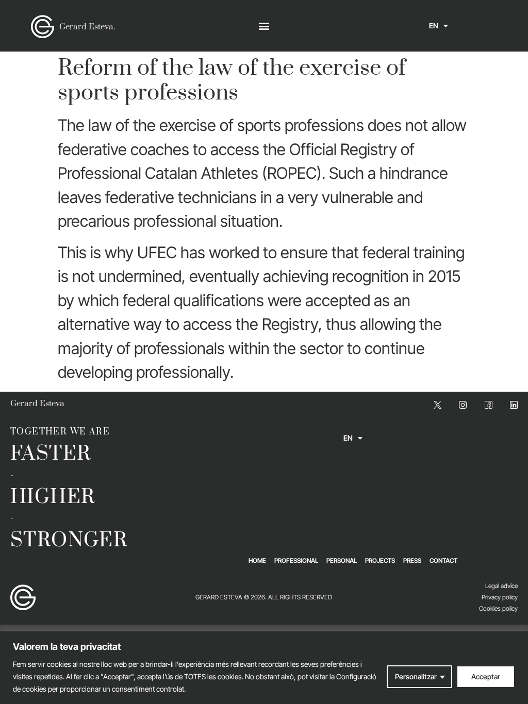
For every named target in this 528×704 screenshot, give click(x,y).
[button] (263, 26)
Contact (443, 560)
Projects (380, 560)
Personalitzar (416, 676)
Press (412, 560)
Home (257, 560)
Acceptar (485, 676)
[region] (264, 667)
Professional (296, 560)
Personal (341, 560)
